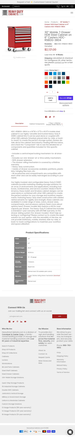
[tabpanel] (37, 176)
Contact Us (42, 354)
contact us (59, 62)
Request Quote (44, 357)
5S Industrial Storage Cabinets (13, 386)
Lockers (5, 360)
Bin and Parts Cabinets (10, 367)
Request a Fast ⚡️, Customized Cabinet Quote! (37, 2)
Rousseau (48, 44)
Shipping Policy (62, 356)
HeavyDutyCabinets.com (35, 428)
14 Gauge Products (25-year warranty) (16, 411)
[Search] (57, 6)
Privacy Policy (62, 369)
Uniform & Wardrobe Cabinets (13, 400)
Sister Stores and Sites (44, 362)
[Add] (57, 92)
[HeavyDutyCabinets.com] (12, 13)
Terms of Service (63, 372)
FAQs (59, 352)
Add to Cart (50, 99)
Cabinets (5, 356)
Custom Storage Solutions (12, 404)
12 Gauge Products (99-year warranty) (16, 407)
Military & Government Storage (14, 397)
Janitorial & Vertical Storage (12, 393)
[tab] (19, 123)
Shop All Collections (9, 353)
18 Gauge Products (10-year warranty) (16, 414)
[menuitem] (65, 6)
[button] (46, 117)
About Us (41, 350)
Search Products (8, 346)
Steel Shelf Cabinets (9, 370)
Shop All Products (8, 349)
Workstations (7, 363)
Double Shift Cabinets (10, 390)
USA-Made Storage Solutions (13, 377)
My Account (6, 6)
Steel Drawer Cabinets (10, 374)
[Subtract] (47, 92)
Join (59, 316)
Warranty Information (61, 360)
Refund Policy (62, 365)
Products (54, 22)
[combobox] (34, 6)
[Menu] (71, 13)
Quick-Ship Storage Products (13, 383)
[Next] (62, 124)
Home (47, 22)
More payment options (65, 104)
